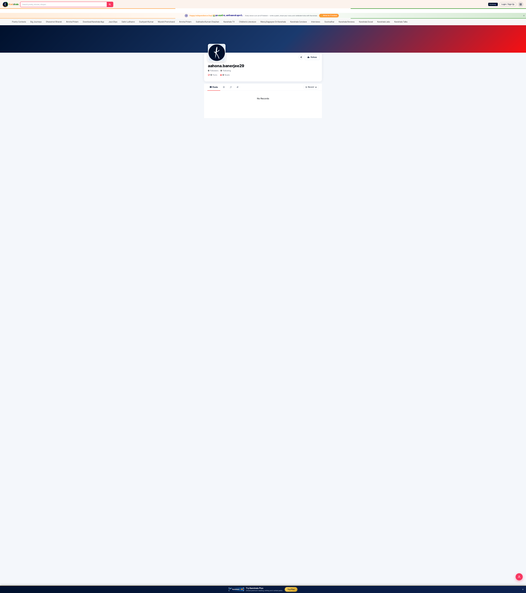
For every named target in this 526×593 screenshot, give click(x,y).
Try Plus (291, 589)
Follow (314, 57)
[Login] (519, 576)
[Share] (301, 57)
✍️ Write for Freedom (329, 15)
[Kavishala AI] (493, 4)
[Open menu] (520, 4)
